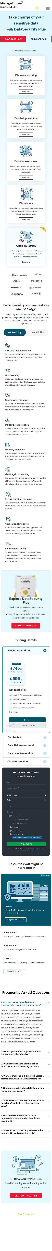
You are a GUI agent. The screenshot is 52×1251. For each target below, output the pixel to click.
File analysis (15, 848)
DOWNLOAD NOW (13, 39)
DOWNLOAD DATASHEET (26, 647)
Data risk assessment (18, 852)
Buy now (27, 741)
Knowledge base (14, 998)
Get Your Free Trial (26, 1229)
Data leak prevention (18, 855)
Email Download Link (26, 1248)
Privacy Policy (33, 871)
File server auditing (17, 837)
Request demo (38, 39)
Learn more (14, 733)
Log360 (33, 320)
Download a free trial (27, 747)
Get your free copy (15, 941)
